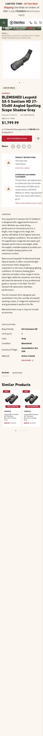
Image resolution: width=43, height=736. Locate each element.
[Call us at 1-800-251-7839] (31, 22)
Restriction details (22, 168)
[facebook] (13, 146)
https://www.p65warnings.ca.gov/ (28, 203)
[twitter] (18, 146)
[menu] (4, 23)
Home (4, 33)
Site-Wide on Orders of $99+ (21, 7)
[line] (29, 146)
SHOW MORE (26, 360)
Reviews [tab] (5, 373)
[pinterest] (24, 146)
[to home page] (17, 22)
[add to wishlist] (38, 139)
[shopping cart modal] (40, 22)
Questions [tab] (17, 373)
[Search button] (35, 23)
